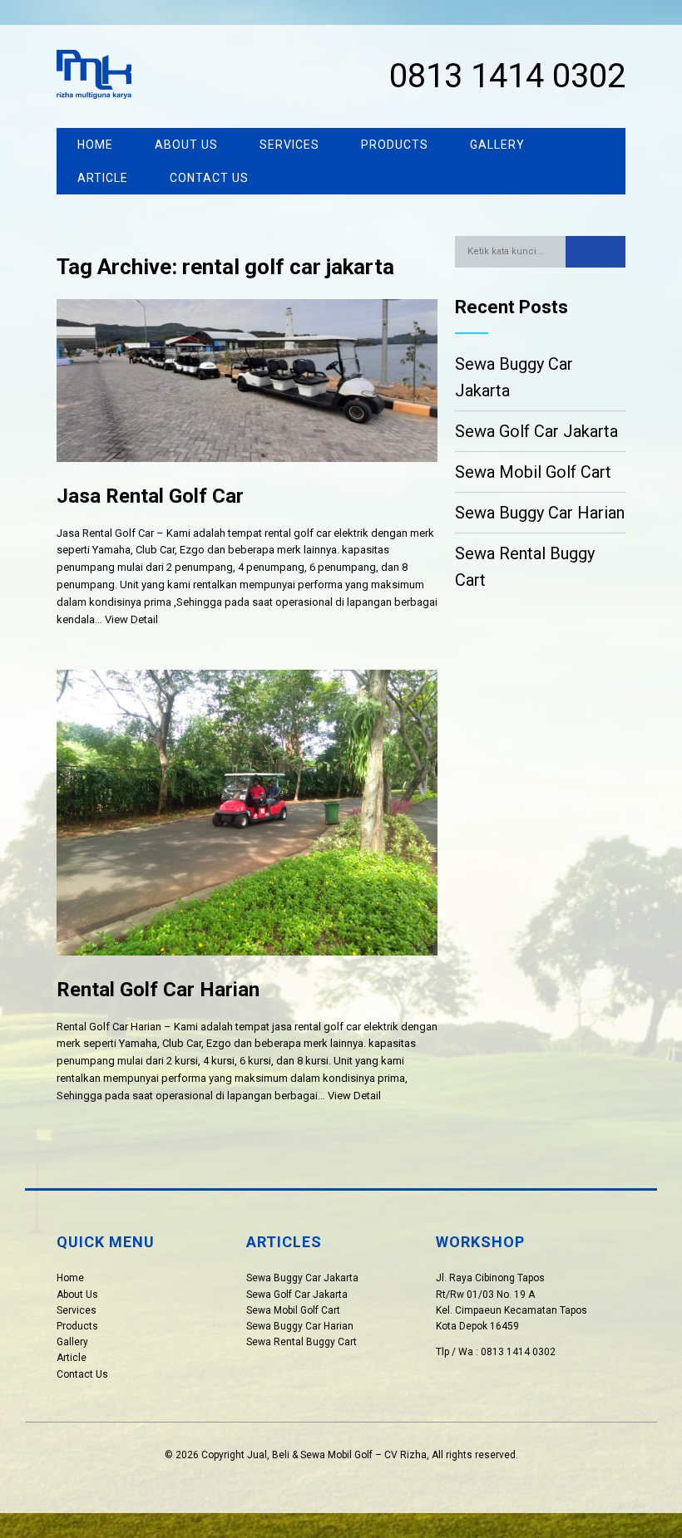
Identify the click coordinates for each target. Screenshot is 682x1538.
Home (95, 144)
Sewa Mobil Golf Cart (533, 472)
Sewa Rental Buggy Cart (525, 566)
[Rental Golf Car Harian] (247, 968)
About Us (186, 144)
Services (289, 144)
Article (102, 177)
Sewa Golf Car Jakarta (536, 431)
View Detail (131, 619)
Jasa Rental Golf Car (150, 496)
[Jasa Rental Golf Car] (247, 475)
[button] (595, 252)
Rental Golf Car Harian (158, 989)
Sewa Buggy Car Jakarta (514, 377)
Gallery (497, 144)
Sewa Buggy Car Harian (540, 513)
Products (394, 144)
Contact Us (209, 177)
